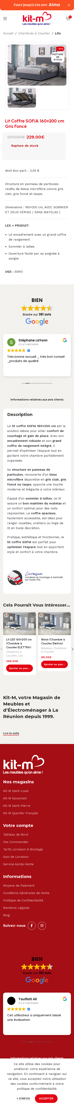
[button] (19, 668)
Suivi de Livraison (16, 857)
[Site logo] (37, 18)
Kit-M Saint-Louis (16, 791)
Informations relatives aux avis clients (37, 399)
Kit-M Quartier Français (20, 813)
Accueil (8, 33)
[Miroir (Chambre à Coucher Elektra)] (54, 623)
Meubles (46, 648)
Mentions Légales (16, 908)
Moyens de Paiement (19, 885)
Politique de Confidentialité (23, 900)
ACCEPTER (46, 1098)
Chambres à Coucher (34, 33)
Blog (6, 915)
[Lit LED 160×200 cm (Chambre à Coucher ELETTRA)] (19, 623)
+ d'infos (24, 1098)
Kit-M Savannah (15, 798)
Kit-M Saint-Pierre (16, 806)
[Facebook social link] (32, 926)
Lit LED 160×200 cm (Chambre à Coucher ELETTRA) (19, 643)
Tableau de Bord (15, 834)
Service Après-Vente (18, 864)
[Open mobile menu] (5, 18)
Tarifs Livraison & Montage (23, 849)
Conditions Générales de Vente (26, 893)
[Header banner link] (31, 5)
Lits (58, 33)
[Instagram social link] (42, 926)
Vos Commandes (15, 842)
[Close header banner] (69, 5)
